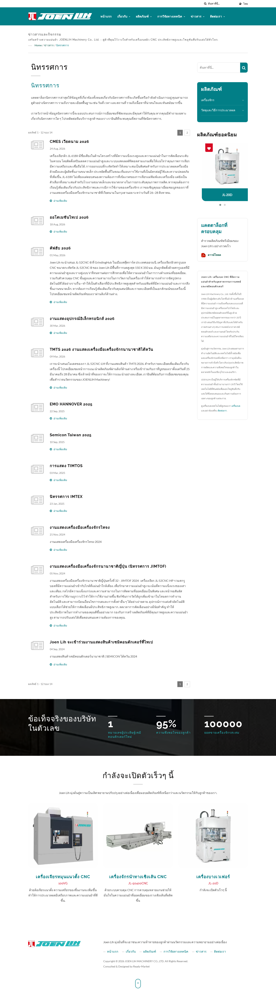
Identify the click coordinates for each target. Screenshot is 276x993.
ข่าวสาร (196, 16)
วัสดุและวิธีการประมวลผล (218, 110)
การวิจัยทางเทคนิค (170, 16)
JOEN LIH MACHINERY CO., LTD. (144, 961)
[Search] (244, 68)
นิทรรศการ (62, 45)
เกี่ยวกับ (122, 16)
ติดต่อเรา (216, 16)
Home (38, 45)
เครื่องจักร (207, 100)
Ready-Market (141, 966)
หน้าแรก (106, 16)
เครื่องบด (236, 405)
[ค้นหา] (205, 3)
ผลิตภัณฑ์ (142, 16)
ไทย (245, 3)
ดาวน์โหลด (214, 254)
